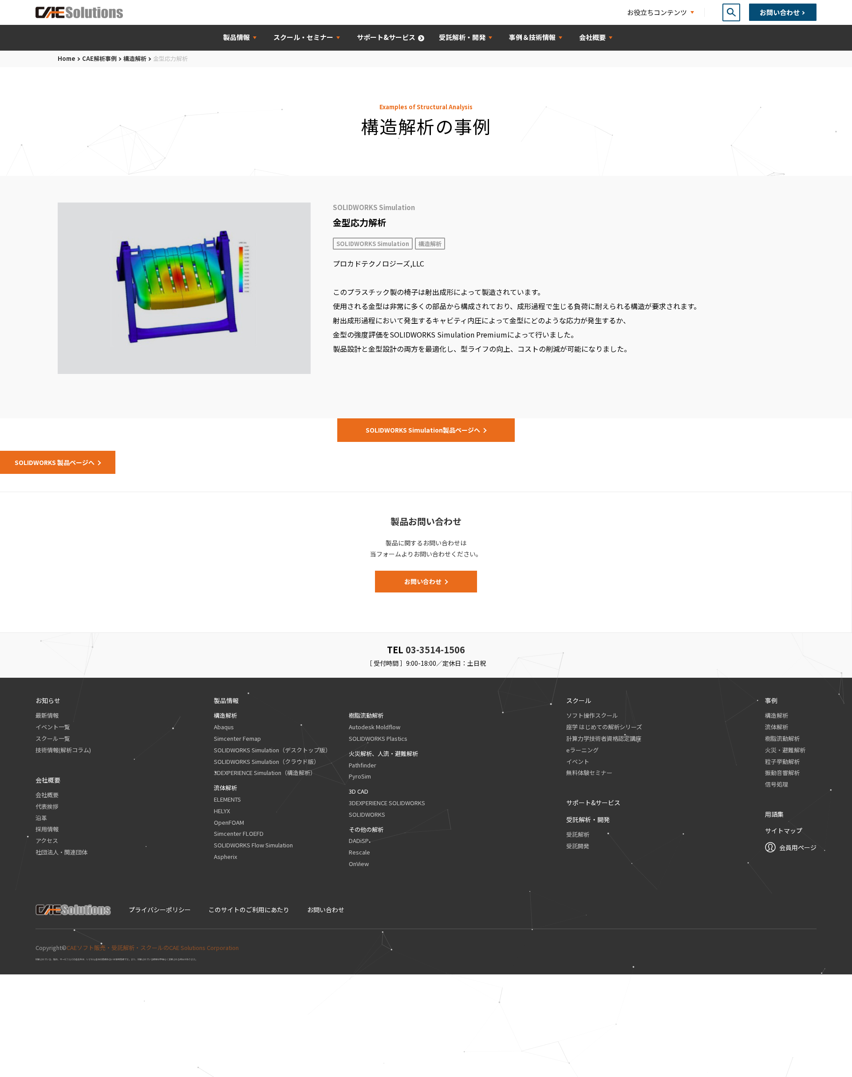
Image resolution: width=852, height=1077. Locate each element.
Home (66, 58)
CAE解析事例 (99, 58)
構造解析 (134, 58)
